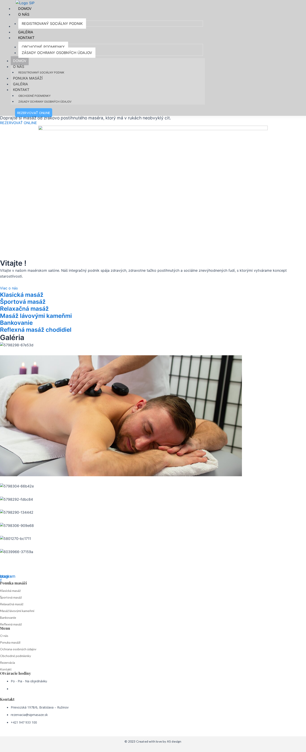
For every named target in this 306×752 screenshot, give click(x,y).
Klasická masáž (10, 591)
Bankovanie (8, 617)
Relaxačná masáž (11, 604)
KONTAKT (21, 89)
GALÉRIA (20, 84)
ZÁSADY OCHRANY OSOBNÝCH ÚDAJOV (44, 101)
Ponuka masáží (10, 642)
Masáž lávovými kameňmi (17, 611)
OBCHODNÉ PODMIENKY (34, 95)
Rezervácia (7, 662)
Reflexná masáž (11, 624)
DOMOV (19, 60)
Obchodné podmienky (15, 656)
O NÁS (18, 66)
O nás (4, 636)
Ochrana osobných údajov (18, 649)
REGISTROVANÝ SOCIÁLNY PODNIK (41, 72)
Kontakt (6, 669)
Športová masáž (11, 597)
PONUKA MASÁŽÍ (28, 78)
